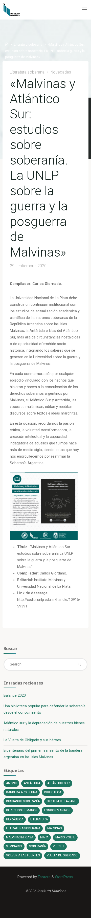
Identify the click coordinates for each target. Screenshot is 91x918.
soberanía (37, 846)
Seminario (14, 846)
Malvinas (54, 828)
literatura (39, 819)
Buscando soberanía (23, 801)
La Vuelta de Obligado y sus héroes (32, 740)
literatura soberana (23, 828)
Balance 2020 (15, 695)
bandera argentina (21, 792)
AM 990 (11, 783)
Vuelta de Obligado (62, 855)
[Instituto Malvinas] (15, 9)
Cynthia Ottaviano (62, 801)
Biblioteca (52, 792)
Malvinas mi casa (19, 837)
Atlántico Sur (58, 783)
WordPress (64, 877)
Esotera (44, 877)
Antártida (32, 783)
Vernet (58, 846)
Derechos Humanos (21, 810)
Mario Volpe (65, 837)
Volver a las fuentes (23, 855)
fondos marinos (57, 810)
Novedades (60, 72)
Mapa (44, 837)
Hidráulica (14, 819)
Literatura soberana (28, 44)
